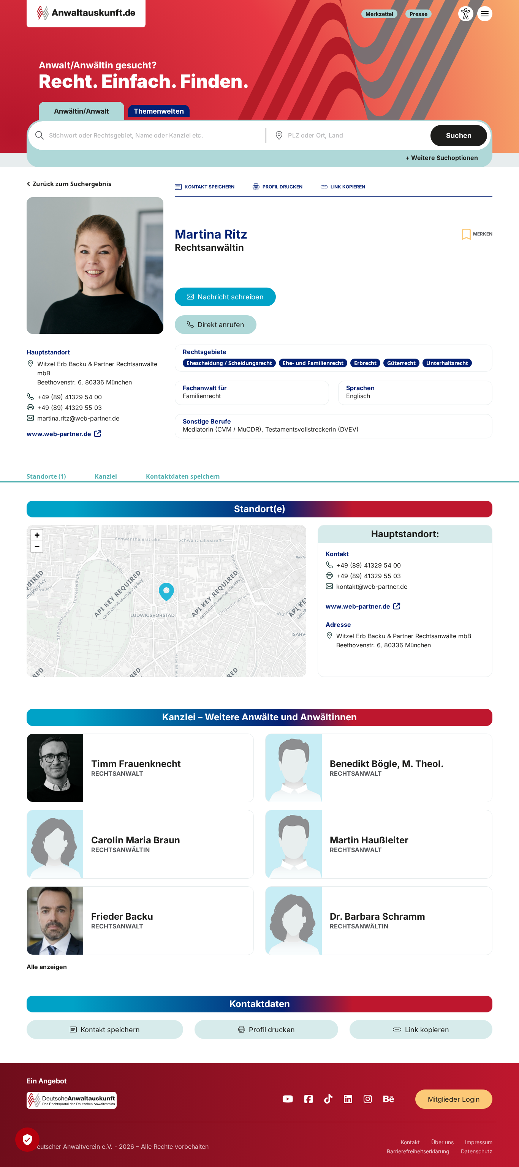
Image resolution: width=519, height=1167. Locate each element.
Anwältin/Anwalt (81, 111)
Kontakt (410, 1142)
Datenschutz (476, 1151)
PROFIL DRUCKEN (282, 187)
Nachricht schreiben (231, 297)
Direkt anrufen (221, 325)
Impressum (478, 1142)
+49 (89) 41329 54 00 (69, 397)
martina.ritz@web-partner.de (78, 418)
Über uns (442, 1142)
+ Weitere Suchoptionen (441, 157)
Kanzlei (106, 476)
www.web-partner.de (59, 434)
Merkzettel (379, 14)
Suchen (459, 135)
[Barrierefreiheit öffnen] (465, 13)
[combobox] (146, 135)
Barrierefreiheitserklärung (418, 1151)
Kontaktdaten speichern (183, 476)
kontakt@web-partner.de (371, 586)
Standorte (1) (46, 476)
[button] (166, 592)
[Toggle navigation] (484, 13)
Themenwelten (159, 111)
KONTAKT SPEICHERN (209, 187)
